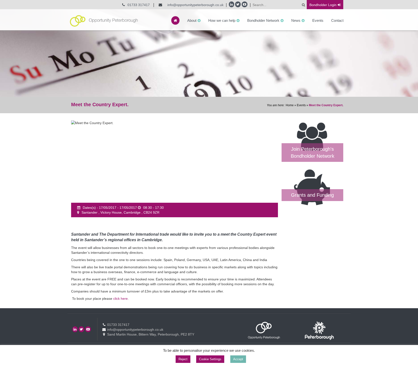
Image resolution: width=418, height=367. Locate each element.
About (191, 20)
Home (290, 105)
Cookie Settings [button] (210, 359)
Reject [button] (183, 359)
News (295, 20)
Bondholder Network (263, 20)
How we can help (221, 20)
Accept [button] (238, 359)
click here (120, 298)
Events (317, 20)
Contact (337, 20)
